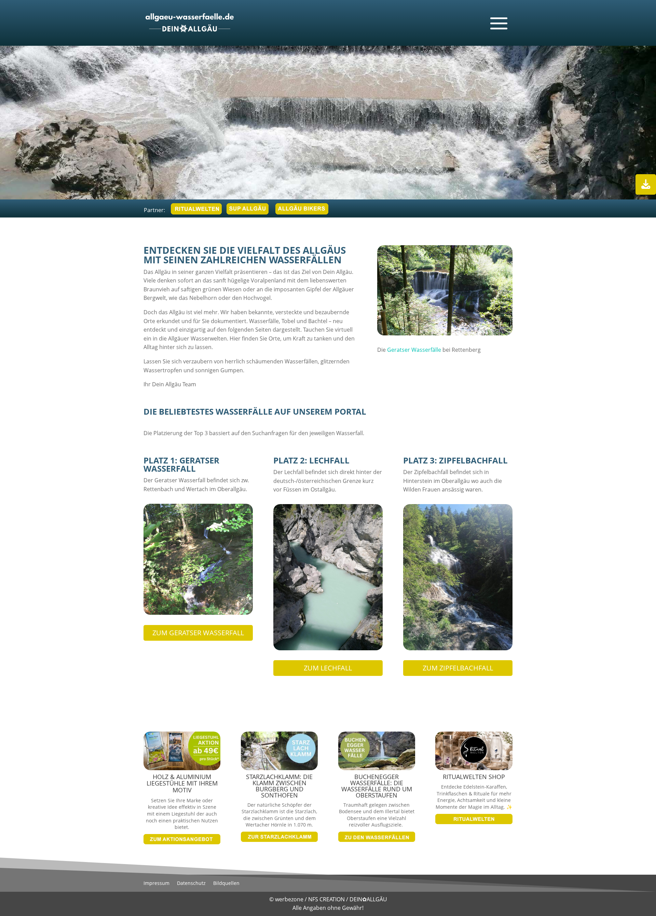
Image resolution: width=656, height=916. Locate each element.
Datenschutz (191, 883)
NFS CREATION (327, 899)
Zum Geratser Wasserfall (198, 632)
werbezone (289, 899)
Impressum (156, 883)
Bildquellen (226, 883)
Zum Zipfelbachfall (458, 667)
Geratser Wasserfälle (414, 349)
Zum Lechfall (328, 667)
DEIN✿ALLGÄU (368, 899)
